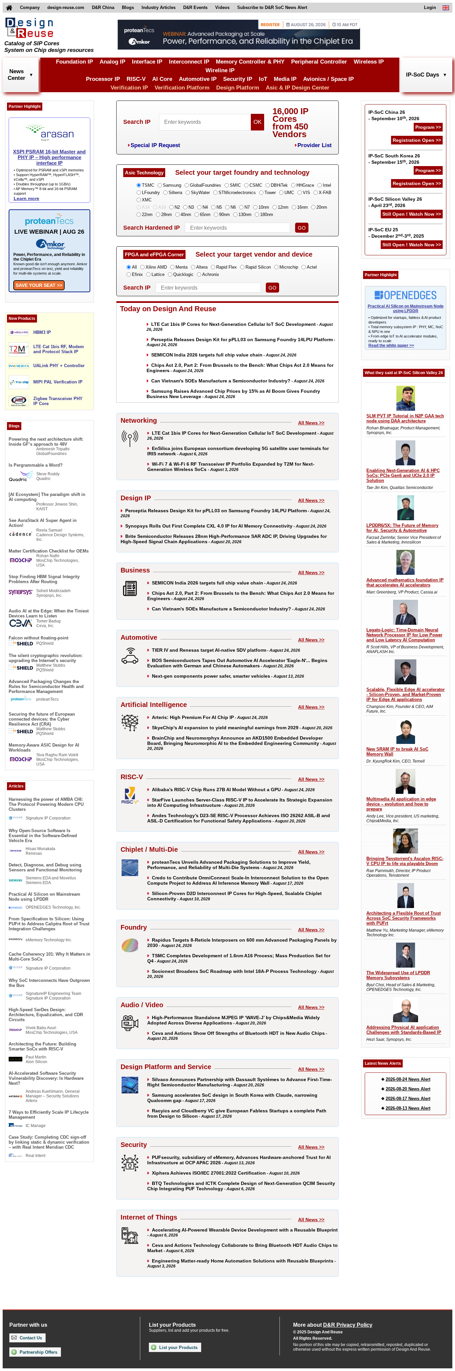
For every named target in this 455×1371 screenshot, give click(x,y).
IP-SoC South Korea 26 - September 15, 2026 (394, 159)
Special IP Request (155, 145)
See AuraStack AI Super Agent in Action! (43, 523)
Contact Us (30, 1337)
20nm (321, 207)
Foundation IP (74, 62)
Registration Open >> (417, 140)
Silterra (175, 192)
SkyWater (200, 192)
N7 (247, 207)
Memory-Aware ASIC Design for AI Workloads (44, 748)
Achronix (210, 274)
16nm (302, 207)
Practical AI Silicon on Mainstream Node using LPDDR (44, 897)
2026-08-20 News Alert (408, 1088)
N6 (233, 207)
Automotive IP (198, 79)
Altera (202, 267)
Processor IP (103, 79)
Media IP (285, 79)
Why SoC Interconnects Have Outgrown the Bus (49, 983)
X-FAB (325, 192)
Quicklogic (183, 274)
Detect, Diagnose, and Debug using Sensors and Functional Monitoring (45, 867)
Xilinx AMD (156, 267)
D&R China (103, 7)
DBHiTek (279, 185)
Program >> (428, 127)
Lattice (158, 274)
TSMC (148, 185)
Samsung (172, 185)
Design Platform (237, 88)
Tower (270, 192)
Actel (312, 267)
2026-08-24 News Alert (408, 1079)
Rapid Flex (226, 267)
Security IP (237, 79)
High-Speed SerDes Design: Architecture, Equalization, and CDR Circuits (46, 1014)
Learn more (26, 198)
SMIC (235, 185)
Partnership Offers (37, 1352)
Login (430, 7)
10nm (263, 207)
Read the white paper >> (391, 345)
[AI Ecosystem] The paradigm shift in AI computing (47, 497)
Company (30, 7)
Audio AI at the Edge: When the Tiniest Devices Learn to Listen (49, 613)
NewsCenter (16, 74)
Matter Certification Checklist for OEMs (49, 551)
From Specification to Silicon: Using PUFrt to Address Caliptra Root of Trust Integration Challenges (49, 923)
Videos (222, 7)
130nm (244, 214)
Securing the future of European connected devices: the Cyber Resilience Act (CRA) (42, 719)
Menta (182, 267)
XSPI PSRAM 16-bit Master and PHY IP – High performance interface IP (49, 157)
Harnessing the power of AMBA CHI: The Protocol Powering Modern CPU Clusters (46, 804)
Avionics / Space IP (328, 79)
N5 (219, 207)
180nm (266, 214)
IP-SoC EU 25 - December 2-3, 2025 (396, 233)
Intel (327, 185)
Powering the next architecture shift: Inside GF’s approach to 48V (46, 442)
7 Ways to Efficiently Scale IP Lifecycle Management (49, 1115)
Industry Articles (159, 7)
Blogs (128, 7)
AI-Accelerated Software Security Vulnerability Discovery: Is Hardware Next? (46, 1078)
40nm (186, 214)
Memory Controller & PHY (250, 62)
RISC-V (136, 79)
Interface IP (147, 62)
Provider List (314, 145)
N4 (205, 207)
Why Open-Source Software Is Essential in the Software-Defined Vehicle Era (43, 835)
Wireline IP (220, 70)
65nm (205, 214)
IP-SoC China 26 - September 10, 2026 (393, 115)
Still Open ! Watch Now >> (411, 214)
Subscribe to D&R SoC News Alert (272, 7)
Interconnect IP (189, 62)
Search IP (137, 121)
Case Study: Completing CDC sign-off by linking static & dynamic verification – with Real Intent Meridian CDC (49, 1142)
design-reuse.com (65, 7)
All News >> (311, 422)
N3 (191, 207)
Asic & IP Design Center (297, 88)
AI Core (162, 79)
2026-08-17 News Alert (408, 1098)
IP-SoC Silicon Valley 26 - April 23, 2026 (395, 202)
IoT (263, 79)
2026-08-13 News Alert (408, 1108)
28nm (166, 214)
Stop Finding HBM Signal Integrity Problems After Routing (44, 579)
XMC (147, 199)
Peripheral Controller (319, 62)
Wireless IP (369, 62)
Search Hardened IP (151, 227)
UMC (289, 192)
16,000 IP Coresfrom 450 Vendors (290, 122)
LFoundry (151, 192)
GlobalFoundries (205, 185)
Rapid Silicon (258, 267)
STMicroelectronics (237, 192)
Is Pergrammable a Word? (36, 465)
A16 (162, 207)
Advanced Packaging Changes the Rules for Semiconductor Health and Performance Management (46, 686)
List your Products (178, 1347)
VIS (306, 192)
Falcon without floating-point (38, 637)
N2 (177, 207)
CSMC (255, 185)
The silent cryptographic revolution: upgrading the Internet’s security (46, 658)
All (134, 267)
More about (332, 1325)
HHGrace (305, 185)
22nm (147, 214)
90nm (224, 214)
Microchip (288, 267)
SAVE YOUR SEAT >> (39, 285)
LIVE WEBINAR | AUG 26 (49, 231)
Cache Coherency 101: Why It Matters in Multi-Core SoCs (49, 957)
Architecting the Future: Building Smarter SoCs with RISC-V (42, 1046)
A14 (146, 207)
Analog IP (112, 62)
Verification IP (129, 88)
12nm (283, 207)
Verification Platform (182, 88)
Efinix (137, 274)
